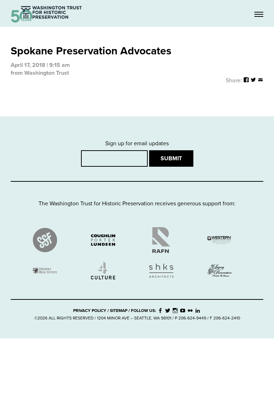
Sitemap (118, 310)
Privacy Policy (89, 310)
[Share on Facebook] (246, 80)
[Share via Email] (260, 80)
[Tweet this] (253, 80)
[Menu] (259, 15)
